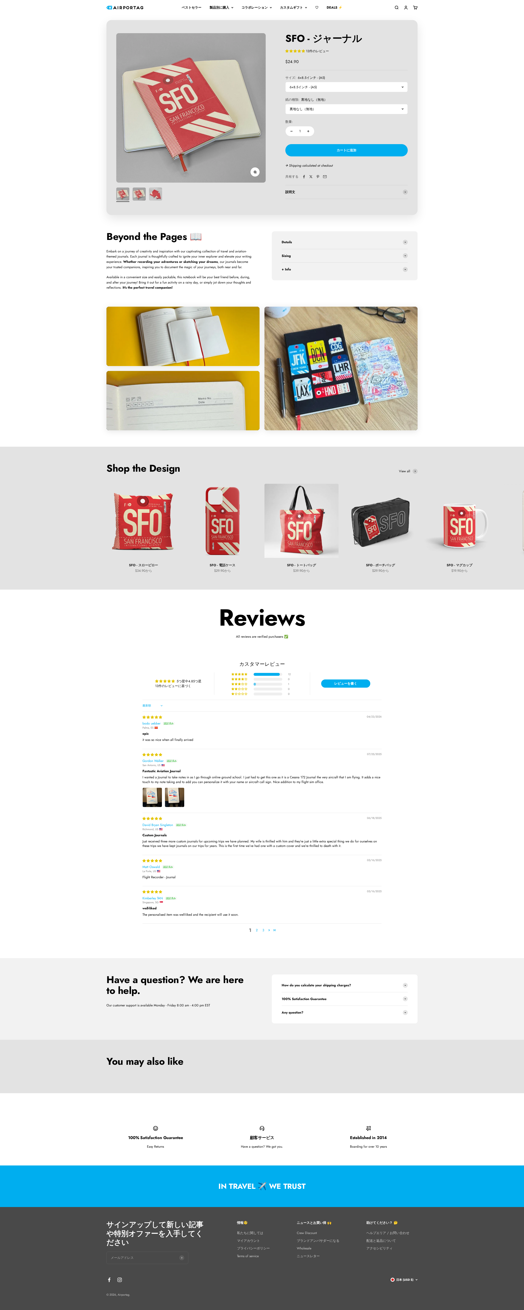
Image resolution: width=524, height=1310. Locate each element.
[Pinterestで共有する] (317, 176)
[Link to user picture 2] (174, 797)
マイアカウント (248, 1240)
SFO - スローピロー (143, 565)
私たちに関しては (250, 1233)
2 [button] (257, 930)
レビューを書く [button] (345, 683)
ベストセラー (191, 7)
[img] (152, 717)
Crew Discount (307, 1233)
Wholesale (304, 1248)
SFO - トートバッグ (301, 565)
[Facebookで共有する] (303, 176)
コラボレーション (255, 7)
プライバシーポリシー (253, 1248)
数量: (289, 121)
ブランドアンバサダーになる (318, 1240)
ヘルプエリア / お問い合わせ (387, 1233)
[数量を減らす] (291, 131)
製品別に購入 (219, 7)
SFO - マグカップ (459, 565)
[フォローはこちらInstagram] (119, 1280)
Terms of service (248, 1256)
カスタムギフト (291, 7)
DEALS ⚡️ (334, 7)
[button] (295, 51)
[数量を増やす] (308, 131)
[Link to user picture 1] (152, 797)
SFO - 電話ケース (222, 565)
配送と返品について (381, 1240)
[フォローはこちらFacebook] (109, 1280)
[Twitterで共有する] (310, 176)
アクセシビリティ (379, 1248)
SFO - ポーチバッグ (380, 565)
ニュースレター (308, 1256)
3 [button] (263, 930)
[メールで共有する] (324, 176)
